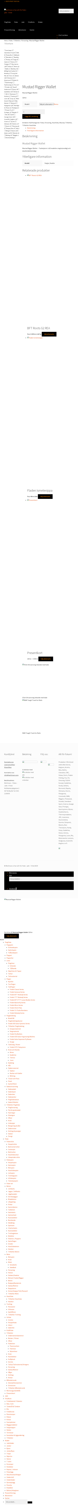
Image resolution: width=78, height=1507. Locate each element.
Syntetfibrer (12, 1084)
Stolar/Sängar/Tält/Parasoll (18, 1291)
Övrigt (12, 1042)
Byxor (8, 1448)
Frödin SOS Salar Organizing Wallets (22, 1037)
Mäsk (10, 1262)
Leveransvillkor (9, 765)
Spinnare (11, 1225)
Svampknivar (10, 1422)
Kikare (8, 1417)
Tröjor (8, 1454)
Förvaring (24, 41)
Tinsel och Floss (13, 1079)
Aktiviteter (22, 30)
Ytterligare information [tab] (35, 131)
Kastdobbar (12, 1357)
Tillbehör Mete (13, 1294)
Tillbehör (17, 41)
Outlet (32, 30)
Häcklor (11, 1249)
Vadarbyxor (12, 1092)
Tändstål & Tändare (13, 1406)
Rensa (56, 104)
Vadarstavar (12, 1128)
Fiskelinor (11, 1343)
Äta (7, 1409)
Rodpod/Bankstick (14, 1283)
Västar (8, 1459)
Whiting (12, 1076)
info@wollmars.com (11, 775)
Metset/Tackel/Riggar (16, 1278)
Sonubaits (13, 1265)
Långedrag (12, 1202)
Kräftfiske (9, 1330)
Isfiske (8, 1317)
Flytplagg (9, 1472)
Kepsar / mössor (12, 1469)
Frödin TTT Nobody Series (19, 997)
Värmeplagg (10, 1482)
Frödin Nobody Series (17, 1013)
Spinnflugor (12, 1241)
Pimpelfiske (12, 1323)
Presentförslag (9, 30)
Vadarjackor (12, 1097)
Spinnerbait (12, 1215)
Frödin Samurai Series (17, 992)
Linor (8, 961)
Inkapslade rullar (14, 1157)
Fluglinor (11, 963)
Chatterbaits (12, 1228)
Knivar (10, 1378)
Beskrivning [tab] (31, 128)
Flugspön (9, 945)
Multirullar (12, 1152)
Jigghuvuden (12, 1194)
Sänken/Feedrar (13, 1275)
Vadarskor (11, 1094)
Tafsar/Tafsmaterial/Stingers (18, 1364)
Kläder (40, 22)
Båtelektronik (11, 1380)
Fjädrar (12, 1071)
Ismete (10, 1320)
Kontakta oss (9, 762)
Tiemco (12, 1058)
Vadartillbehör (13, 1102)
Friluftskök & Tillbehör (14, 1401)
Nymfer (10, 982)
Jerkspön (11, 1173)
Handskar (9, 1467)
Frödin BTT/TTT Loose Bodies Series (22, 1000)
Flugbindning (11, 1016)
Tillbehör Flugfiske (13, 1105)
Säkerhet (11, 1328)
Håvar (10, 1118)
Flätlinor (13, 1349)
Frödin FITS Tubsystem (18, 1047)
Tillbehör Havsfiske (29, 125)
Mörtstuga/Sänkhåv (13, 1391)
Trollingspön (12, 1176)
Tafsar (10, 974)
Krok (9, 1121)
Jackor (8, 1446)
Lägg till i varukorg (31, 116)
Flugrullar (9, 958)
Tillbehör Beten (13, 1252)
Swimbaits (11, 1212)
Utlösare (11, 1309)
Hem (6, 41)
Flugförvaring (13, 1107)
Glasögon (11, 1115)
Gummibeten (12, 1207)
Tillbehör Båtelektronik (16, 1388)
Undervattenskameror (16, 1336)
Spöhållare (12, 1312)
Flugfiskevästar (13, 1100)
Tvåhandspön (12, 953)
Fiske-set (9, 1183)
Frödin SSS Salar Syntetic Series (19, 1024)
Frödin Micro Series (16, 1005)
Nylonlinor (13, 1351)
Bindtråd (11, 1018)
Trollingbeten (13, 1233)
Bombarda (11, 1220)
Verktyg (11, 1375)
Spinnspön (12, 1165)
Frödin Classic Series (17, 989)
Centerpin (11, 1149)
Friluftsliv (31, 22)
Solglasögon (10, 1427)
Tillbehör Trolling (14, 1315)
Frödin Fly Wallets (16, 1034)
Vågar (10, 1372)
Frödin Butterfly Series (17, 1003)
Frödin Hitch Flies (16, 1008)
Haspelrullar (12, 1144)
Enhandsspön (13, 947)
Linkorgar (11, 1123)
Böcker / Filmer (13, 1338)
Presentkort (10, 1393)
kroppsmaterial (15, 1029)
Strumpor (9, 1464)
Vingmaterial (14, 1031)
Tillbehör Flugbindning (16, 1026)
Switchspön (12, 950)
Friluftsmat (10, 1412)
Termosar (9, 1433)
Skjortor (9, 1456)
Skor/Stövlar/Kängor (13, 1475)
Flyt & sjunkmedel (14, 1110)
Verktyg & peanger (14, 1131)
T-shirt (8, 1461)
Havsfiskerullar (13, 1155)
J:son (11, 1060)
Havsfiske (55, 123)
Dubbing (11, 1063)
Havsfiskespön (13, 1170)
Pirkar (10, 1204)
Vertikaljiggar (13, 1197)
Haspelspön (12, 1162)
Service (10, 1362)
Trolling (9, 1304)
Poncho (9, 1485)
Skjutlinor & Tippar (14, 971)
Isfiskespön (12, 1178)
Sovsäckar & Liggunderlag (15, 1435)
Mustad (61, 123)
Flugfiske (7, 22)
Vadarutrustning (12, 1086)
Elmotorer (12, 1385)
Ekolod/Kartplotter (15, 1383)
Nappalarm (12, 1288)
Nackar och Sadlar (16, 1073)
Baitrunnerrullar (14, 1147)
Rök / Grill (10, 1404)
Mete (8, 1254)
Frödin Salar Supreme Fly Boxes (20, 1039)
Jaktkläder (10, 1443)
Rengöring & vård (14, 1126)
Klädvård (9, 1488)
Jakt (22, 22)
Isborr (10, 1325)
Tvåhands (13, 968)
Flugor (8, 979)
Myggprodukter (11, 1425)
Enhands (13, 966)
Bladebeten (12, 1199)
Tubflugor (11, 987)
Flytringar (11, 1113)
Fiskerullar (10, 1141)
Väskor (10, 1134)
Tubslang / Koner (14, 1044)
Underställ (10, 1477)
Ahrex (12, 1052)
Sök (10, 875)
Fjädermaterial (13, 1068)
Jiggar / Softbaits (14, 1191)
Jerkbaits (11, 1189)
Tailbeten (11, 1210)
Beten (8, 1186)
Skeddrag (11, 1223)
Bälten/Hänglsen (12, 1490)
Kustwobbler (12, 1218)
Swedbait (13, 1267)
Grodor (10, 1244)
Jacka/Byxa (10, 1451)
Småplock (11, 1359)
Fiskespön (10, 1160)
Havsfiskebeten (13, 1246)
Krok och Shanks (14, 1050)
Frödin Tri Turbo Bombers (19, 1010)
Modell (27, 104)
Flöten (10, 1273)
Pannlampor (10, 1414)
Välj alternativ (49, 334)
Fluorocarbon (14, 1346)
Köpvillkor (8, 767)
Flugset (9, 955)
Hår (9, 1065)
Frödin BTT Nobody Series (19, 995)
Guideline (13, 1055)
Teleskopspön (13, 1181)
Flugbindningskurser (15, 1021)
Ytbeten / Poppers (14, 1239)
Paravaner (11, 1307)
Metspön (11, 1168)
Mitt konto (13, 873)
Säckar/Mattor (13, 1286)
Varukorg (13, 889)
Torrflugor (12, 984)
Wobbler (11, 1236)
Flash (10, 1081)
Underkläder (10, 1480)
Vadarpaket (12, 1089)
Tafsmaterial (12, 976)
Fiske (16, 22)
